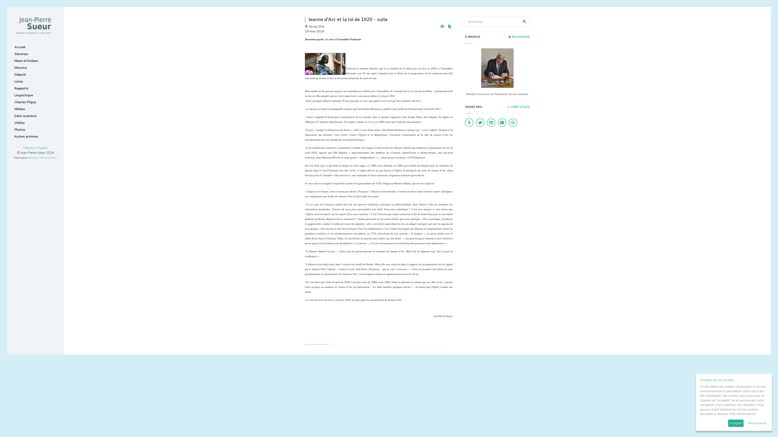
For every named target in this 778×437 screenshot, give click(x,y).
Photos (19, 129)
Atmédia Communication (42, 158)
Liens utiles (520, 107)
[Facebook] (469, 122)
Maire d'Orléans (26, 61)
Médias (19, 109)
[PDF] (449, 26)
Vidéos (19, 123)
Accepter (736, 423)
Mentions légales (36, 148)
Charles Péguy (25, 102)
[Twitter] (480, 122)
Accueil (20, 47)
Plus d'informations (743, 414)
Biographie (520, 37)
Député (20, 74)
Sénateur (21, 54)
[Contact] (502, 122)
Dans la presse (25, 116)
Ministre (20, 68)
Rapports (21, 88)
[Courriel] (513, 122)
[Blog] (491, 122)
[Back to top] (765, 424)
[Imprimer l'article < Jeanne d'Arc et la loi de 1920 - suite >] (442, 26)
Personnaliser (757, 423)
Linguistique (23, 95)
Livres (18, 81)
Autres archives (26, 136)
